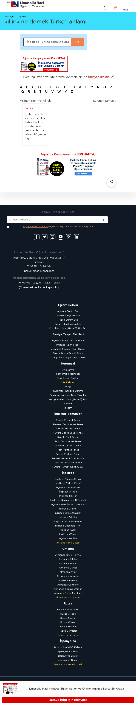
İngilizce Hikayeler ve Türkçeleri (68, 500)
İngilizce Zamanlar (68, 414)
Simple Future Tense (68, 429)
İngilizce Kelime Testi (68, 345)
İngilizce (22, 17)
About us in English (68, 378)
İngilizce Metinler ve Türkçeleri (68, 504)
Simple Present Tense (68, 420)
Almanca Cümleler (68, 585)
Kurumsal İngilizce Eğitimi (68, 391)
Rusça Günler (68, 622)
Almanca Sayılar (68, 563)
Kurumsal (68, 363)
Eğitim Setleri (68, 305)
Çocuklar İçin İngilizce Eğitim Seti (68, 328)
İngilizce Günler (68, 534)
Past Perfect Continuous (68, 463)
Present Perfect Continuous (68, 458)
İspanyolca (68, 641)
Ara (77, 42)
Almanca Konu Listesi (68, 597)
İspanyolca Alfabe (68, 652)
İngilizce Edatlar (68, 517)
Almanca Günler (68, 568)
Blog (68, 387)
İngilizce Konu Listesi (68, 543)
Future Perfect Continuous (68, 467)
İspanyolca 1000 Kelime (68, 647)
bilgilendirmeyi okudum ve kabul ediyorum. (59, 226)
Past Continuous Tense (68, 441)
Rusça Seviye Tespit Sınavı (68, 353)
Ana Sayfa (68, 370)
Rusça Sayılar (68, 618)
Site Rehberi (68, 382)
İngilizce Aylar (68, 530)
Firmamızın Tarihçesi (68, 374)
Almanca (68, 548)
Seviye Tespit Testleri (68, 334)
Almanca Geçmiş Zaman (68, 589)
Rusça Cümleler (68, 631)
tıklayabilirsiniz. (99, 77)
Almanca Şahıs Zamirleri (68, 593)
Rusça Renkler (68, 627)
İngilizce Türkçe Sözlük (68, 479)
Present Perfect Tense (68, 446)
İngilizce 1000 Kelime (68, 487)
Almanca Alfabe (68, 559)
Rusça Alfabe (68, 614)
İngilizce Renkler (68, 538)
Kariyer (68, 404)
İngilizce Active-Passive (68, 521)
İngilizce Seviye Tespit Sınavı (68, 341)
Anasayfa (9, 17)
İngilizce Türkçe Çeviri (68, 483)
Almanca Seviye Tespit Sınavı (68, 349)
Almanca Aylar (68, 572)
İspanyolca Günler (68, 660)
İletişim (68, 408)
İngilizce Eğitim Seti (68, 311)
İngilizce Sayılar (68, 496)
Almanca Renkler (68, 580)
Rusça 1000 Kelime (68, 610)
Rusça (68, 603)
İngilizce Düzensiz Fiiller (68, 526)
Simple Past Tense (68, 437)
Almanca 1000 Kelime (68, 555)
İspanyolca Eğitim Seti (68, 324)
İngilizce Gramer (68, 509)
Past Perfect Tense (68, 450)
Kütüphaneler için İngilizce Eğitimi (68, 399)
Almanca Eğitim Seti (68, 316)
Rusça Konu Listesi (68, 635)
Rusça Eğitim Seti (68, 320)
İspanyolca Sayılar (68, 656)
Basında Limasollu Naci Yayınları (68, 395)
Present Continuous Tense (68, 424)
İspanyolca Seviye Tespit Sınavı (68, 358)
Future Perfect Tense (68, 454)
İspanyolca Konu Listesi (68, 664)
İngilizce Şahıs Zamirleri (68, 513)
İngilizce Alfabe (68, 492)
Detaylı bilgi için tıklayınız (68, 699)
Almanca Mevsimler (68, 576)
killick (29, 108)
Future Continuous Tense (68, 433)
